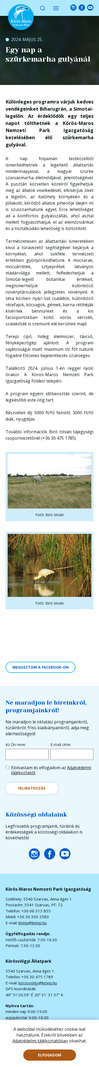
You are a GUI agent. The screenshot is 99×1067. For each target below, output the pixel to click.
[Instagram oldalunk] (73, 7)
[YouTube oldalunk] (90, 7)
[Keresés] (42, 8)
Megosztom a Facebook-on (40, 667)
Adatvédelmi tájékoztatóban (40, 1041)
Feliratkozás (31, 788)
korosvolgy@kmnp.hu (37, 982)
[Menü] (56, 8)
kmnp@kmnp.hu (32, 922)
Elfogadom (49, 1054)
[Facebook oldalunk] (82, 7)
